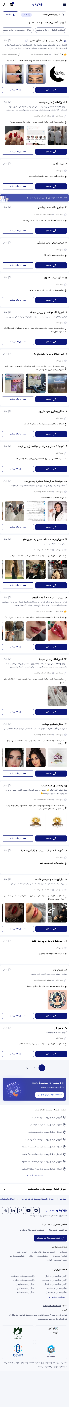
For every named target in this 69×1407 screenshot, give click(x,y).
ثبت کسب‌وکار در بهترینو (51, 1094)
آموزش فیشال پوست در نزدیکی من (37, 1199)
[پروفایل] (4, 4)
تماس (49, 90)
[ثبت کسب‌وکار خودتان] (11, 4)
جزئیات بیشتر (15, 90)
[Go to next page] (27, 1067)
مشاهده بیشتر (36, 1175)
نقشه (8, 15)
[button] (34, 66)
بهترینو (63, 1199)
